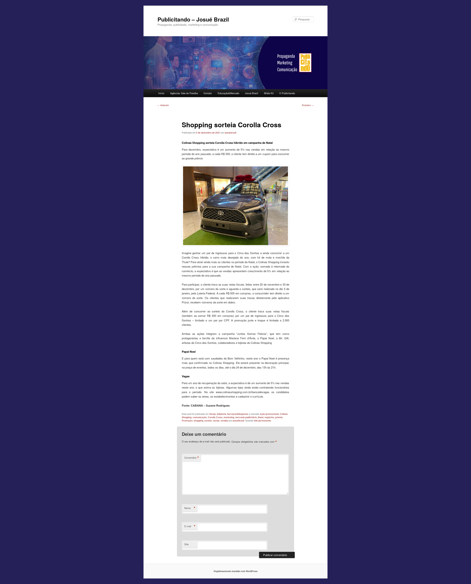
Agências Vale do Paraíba (184, 93)
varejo (216, 420)
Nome (189, 508)
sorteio (208, 420)
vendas (224, 420)
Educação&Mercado (228, 93)
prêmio (279, 417)
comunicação (200, 417)
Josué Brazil (251, 93)
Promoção (187, 420)
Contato (207, 93)
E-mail (189, 526)
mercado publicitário (246, 417)
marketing (229, 417)
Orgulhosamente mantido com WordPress (236, 571)
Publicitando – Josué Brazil (193, 19)
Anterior (163, 105)
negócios (269, 417)
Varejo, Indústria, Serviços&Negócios (228, 414)
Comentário (191, 458)
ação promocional (269, 414)
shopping (198, 420)
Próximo (308, 105)
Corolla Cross (215, 417)
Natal (260, 417)
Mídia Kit (269, 93)
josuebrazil (230, 132)
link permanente (262, 420)
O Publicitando (287, 93)
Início (161, 93)
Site (186, 544)
